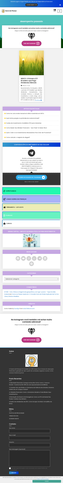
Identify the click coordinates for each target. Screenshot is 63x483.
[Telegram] (40, 258)
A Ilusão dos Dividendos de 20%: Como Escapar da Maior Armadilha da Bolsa (30, 402)
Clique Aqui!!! (31, 4)
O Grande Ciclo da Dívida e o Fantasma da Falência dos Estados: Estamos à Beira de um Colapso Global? (31, 388)
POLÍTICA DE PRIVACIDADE (16, 413)
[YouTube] (23, 258)
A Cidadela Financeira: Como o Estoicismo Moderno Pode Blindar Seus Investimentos (30, 393)
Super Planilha (11, 191)
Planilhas (9, 215)
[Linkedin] (45, 258)
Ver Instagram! (30, 43)
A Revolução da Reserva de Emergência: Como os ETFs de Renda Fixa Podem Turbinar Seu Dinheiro (30, 398)
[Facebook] (18, 258)
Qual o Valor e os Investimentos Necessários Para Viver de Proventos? (28, 133)
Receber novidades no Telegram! (29, 177)
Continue (38, 100)
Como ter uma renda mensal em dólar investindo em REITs (25, 113)
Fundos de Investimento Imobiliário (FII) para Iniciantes (23, 123)
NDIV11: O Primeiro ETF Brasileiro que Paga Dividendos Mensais (29, 80)
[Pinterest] (31, 264)
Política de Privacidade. (43, 479)
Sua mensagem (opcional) (17, 449)
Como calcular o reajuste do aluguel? (18, 137)
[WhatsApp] (34, 258)
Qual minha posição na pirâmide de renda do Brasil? (22, 118)
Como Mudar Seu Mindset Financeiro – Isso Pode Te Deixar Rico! (26, 128)
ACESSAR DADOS (14, 418)
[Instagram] (29, 258)
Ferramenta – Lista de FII (14, 207)
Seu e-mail (12, 435)
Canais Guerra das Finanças (16, 199)
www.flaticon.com (29, 308)
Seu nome (12, 428)
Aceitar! (47, 481)
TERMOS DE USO (13, 416)
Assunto (11, 442)
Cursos (9, 223)
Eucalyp (16, 308)
